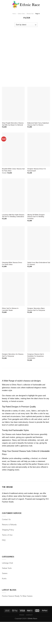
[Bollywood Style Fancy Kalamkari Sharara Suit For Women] (38, 104)
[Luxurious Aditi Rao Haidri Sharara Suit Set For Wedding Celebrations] (13, 195)
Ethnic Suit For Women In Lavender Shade (10, 309)
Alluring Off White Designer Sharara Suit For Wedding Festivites (36, 216)
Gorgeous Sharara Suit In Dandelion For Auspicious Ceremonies (35, 356)
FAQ (3, 540)
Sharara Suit (30, 13)
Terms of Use (7, 535)
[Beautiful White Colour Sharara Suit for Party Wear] (13, 149)
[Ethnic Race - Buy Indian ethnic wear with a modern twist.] (26, 4)
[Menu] (3, 5)
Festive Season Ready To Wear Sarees (17, 596)
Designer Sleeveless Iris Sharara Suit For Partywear (12, 355)
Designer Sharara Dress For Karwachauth (36, 170)
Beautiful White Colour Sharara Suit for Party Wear (13, 170)
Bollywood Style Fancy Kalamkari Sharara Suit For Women (38, 124)
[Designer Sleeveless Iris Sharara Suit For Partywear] (13, 335)
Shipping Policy (8, 530)
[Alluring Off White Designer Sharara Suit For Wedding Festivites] (38, 195)
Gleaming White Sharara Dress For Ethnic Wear (12, 263)
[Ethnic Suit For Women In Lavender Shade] (13, 289)
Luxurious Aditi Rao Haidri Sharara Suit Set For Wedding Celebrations (13, 215)
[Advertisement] (26, 55)
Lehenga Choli (7, 563)
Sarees (4, 573)
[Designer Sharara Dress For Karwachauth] (38, 149)
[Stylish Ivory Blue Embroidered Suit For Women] (38, 243)
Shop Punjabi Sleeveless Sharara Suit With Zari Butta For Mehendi (12, 124)
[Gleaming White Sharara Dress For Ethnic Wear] (13, 243)
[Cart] (48, 5)
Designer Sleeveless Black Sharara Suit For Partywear (36, 309)
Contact (29, 615)
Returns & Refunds (9, 525)
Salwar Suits (21, 13)
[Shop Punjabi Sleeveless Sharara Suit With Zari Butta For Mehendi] (13, 104)
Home (14, 13)
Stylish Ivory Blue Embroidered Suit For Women (38, 263)
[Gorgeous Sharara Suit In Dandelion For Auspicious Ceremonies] (38, 335)
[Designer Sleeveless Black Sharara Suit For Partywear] (38, 289)
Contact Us (6, 519)
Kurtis (4, 579)
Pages (21, 615)
